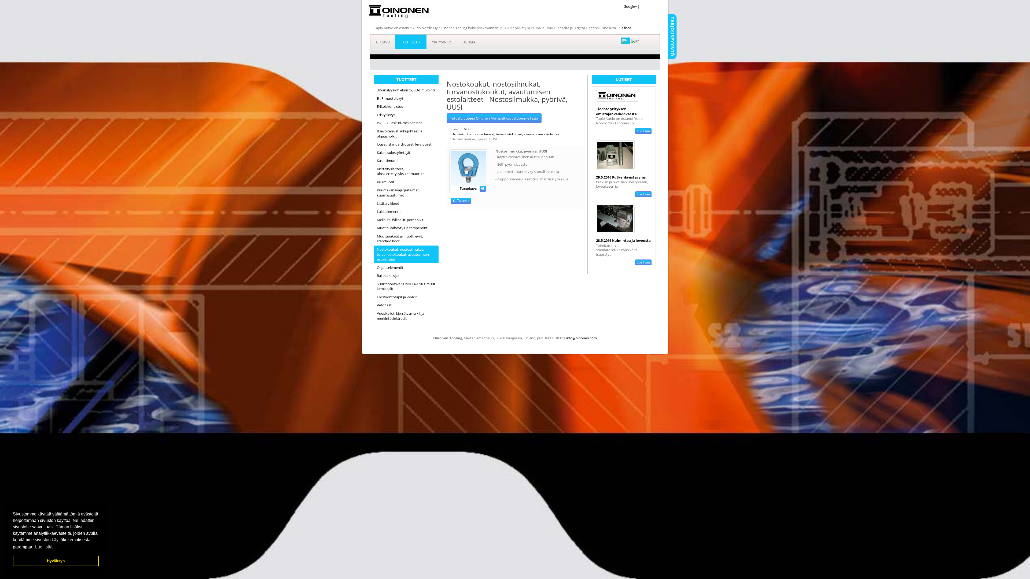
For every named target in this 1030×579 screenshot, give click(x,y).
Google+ (630, 6)
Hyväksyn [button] (56, 561)
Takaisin (462, 200)
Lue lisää (643, 131)
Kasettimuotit (388, 160)
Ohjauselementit (390, 267)
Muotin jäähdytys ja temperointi (402, 227)
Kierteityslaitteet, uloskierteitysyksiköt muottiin (401, 171)
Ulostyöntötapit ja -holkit (397, 297)
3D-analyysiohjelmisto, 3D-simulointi (406, 90)
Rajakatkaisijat (388, 275)
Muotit (468, 129)
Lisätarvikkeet (388, 203)
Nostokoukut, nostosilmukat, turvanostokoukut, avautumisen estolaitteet (403, 254)
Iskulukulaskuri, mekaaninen (399, 122)
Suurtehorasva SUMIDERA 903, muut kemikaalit (406, 286)
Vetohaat (384, 305)
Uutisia (468, 42)
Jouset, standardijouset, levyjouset (404, 144)
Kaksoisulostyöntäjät (393, 152)
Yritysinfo (441, 42)
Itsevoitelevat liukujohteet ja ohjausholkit (399, 134)
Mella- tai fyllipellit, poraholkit (400, 219)
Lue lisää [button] (44, 547)
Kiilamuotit (385, 182)
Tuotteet (409, 42)
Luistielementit (389, 211)
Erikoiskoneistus (390, 106)
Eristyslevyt (386, 114)
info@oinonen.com (581, 338)
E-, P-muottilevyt (390, 98)
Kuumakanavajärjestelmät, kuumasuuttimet (398, 193)
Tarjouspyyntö (672, 36)
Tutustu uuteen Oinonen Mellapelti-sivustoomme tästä (494, 118)
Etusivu (383, 42)
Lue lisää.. (625, 27)
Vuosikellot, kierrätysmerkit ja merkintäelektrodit (400, 316)
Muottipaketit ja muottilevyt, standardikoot (400, 239)
